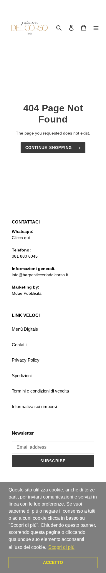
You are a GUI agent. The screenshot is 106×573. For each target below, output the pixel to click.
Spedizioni (22, 375)
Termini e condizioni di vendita (40, 390)
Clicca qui (21, 237)
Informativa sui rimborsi (34, 406)
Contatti (19, 344)
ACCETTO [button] (53, 562)
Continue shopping (48, 147)
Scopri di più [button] (61, 547)
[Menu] (96, 27)
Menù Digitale (25, 329)
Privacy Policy (25, 359)
